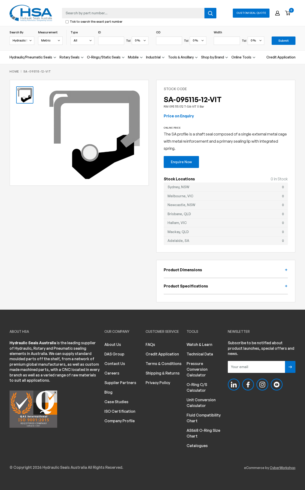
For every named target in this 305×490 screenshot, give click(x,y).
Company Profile (119, 420)
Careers (111, 373)
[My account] (277, 13)
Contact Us (114, 363)
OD (158, 32)
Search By (16, 32)
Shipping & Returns (163, 373)
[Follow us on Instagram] (262, 385)
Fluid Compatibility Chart (204, 418)
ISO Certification (119, 411)
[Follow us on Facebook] (248, 385)
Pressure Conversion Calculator (197, 369)
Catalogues (197, 445)
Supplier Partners (120, 382)
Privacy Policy (158, 382)
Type (74, 32)
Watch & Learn (199, 344)
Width (218, 32)
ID (99, 32)
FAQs (150, 344)
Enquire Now (181, 162)
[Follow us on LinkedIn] (234, 385)
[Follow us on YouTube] (277, 385)
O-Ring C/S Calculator (197, 387)
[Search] (210, 13)
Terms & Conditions (164, 363)
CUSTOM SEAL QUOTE (251, 13)
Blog (108, 392)
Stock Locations (179, 179)
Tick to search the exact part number (96, 21)
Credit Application (280, 57)
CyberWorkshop (282, 468)
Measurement (48, 32)
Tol (128, 40)
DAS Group (114, 354)
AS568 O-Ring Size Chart (203, 433)
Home (14, 71)
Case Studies (116, 401)
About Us (112, 344)
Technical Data (200, 354)
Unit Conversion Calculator (201, 402)
